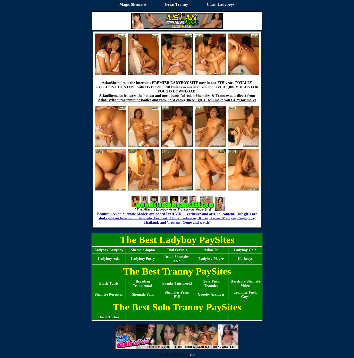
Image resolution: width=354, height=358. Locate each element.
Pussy (192, 354)
